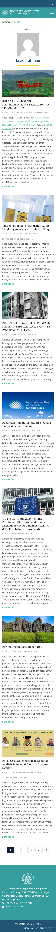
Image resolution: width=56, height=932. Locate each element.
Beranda (6, 21)
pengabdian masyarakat (31, 772)
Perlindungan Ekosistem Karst (22, 646)
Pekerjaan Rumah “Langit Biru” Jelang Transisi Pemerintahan (26, 424)
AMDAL (5, 772)
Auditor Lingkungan (20, 234)
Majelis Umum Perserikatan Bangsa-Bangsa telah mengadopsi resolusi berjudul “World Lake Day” (25, 121)
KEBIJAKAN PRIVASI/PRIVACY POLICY (39, 928)
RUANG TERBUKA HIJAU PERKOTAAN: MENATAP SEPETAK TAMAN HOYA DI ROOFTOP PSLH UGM (26, 326)
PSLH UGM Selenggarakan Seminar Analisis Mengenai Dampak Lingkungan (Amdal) (27, 764)
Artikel (5, 113)
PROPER (34, 234)
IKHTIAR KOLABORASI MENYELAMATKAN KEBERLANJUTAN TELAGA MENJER (26, 104)
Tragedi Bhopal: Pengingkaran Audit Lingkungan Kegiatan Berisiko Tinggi (26, 227)
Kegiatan (14, 113)
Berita (5, 534)
